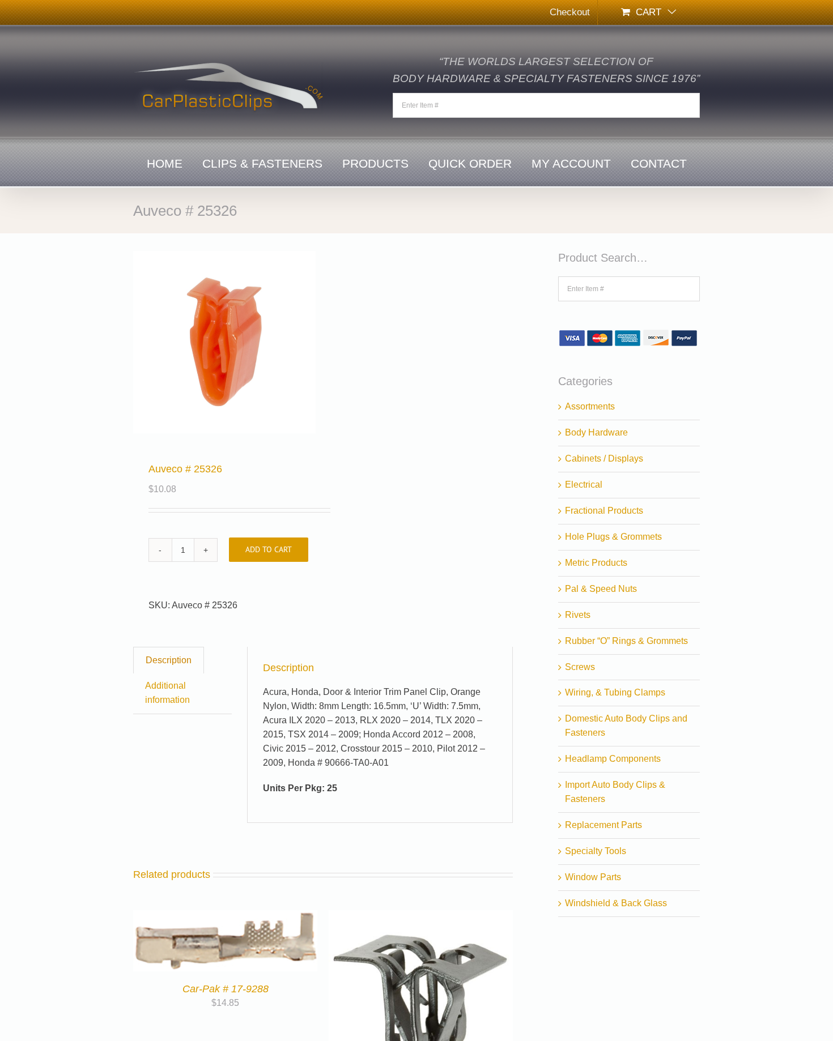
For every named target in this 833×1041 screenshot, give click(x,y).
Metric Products (596, 563)
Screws (580, 667)
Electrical (583, 484)
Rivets (577, 615)
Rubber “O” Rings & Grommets (626, 641)
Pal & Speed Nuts (601, 589)
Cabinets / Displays (604, 458)
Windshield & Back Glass (616, 903)
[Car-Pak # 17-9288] (225, 916)
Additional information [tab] (167, 693)
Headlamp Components (613, 758)
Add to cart (268, 549)
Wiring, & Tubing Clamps (615, 692)
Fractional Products (604, 510)
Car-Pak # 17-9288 (225, 989)
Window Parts (593, 877)
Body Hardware (596, 432)
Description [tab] (169, 660)
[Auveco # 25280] (421, 916)
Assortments (590, 406)
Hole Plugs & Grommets (613, 536)
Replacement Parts (603, 825)
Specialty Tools (595, 851)
